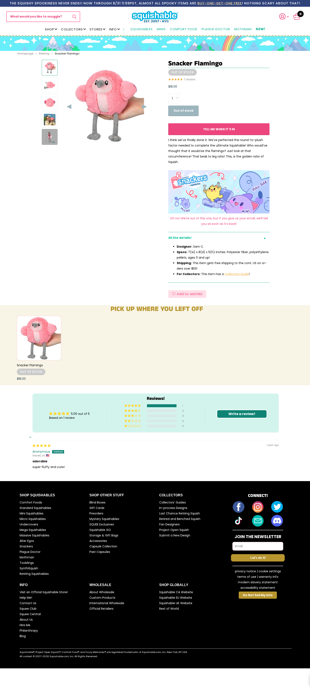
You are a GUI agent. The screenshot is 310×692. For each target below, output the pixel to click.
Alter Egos (27, 541)
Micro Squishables (33, 519)
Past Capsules (99, 552)
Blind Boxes (97, 502)
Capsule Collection (103, 546)
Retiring (44, 54)
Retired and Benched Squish (179, 519)
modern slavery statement (258, 582)
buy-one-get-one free (219, 3)
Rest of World (169, 609)
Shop (49, 29)
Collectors (72, 29)
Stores (96, 29)
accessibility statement (257, 588)
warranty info (268, 577)
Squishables (142, 29)
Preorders (96, 513)
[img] (41, 446)
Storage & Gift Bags (103, 535)
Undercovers (29, 524)
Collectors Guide (237, 274)
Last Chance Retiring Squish (179, 513)
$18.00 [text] (172, 86)
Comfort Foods (31, 502)
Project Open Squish (174, 530)
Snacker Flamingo (30, 365)
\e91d (74, 16)
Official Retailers (101, 609)
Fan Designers (169, 524)
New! (260, 29)
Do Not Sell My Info (258, 595)
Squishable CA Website (176, 592)
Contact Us (28, 603)
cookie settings (270, 571)
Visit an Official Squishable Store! (44, 592)
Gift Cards (96, 508)
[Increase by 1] (178, 94)
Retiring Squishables (34, 574)
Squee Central (30, 614)
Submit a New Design (174, 535)
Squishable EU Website (175, 598)
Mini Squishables (31, 513)
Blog (23, 636)
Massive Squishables (34, 535)
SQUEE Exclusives (101, 524)
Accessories (98, 541)
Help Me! (26, 598)
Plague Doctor (216, 29)
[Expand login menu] (284, 16)
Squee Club (28, 609)
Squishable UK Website (175, 603)
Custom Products (102, 598)
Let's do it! (258, 558)
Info (113, 29)
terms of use (246, 577)
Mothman (243, 29)
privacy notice (245, 571)
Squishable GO (100, 530)
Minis (161, 29)
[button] (286, 16)
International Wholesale (106, 603)
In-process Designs (173, 508)
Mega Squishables (33, 530)
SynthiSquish (29, 568)
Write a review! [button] (241, 413)
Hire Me (25, 625)
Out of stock (184, 111)
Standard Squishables (35, 508)
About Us (26, 619)
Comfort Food (183, 29)
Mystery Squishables (104, 519)
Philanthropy (29, 630)
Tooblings (27, 563)
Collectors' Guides (172, 502)
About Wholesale (101, 592)
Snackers (26, 546)
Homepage (26, 54)
